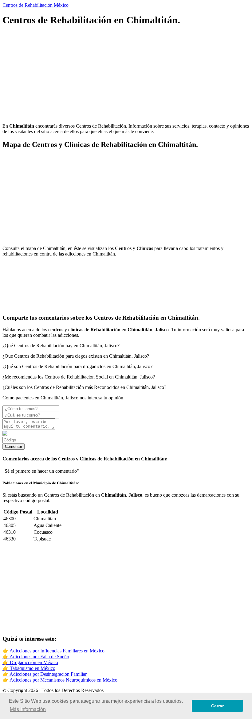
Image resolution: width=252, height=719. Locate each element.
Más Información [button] (28, 709)
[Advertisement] (126, 75)
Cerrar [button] (217, 705)
